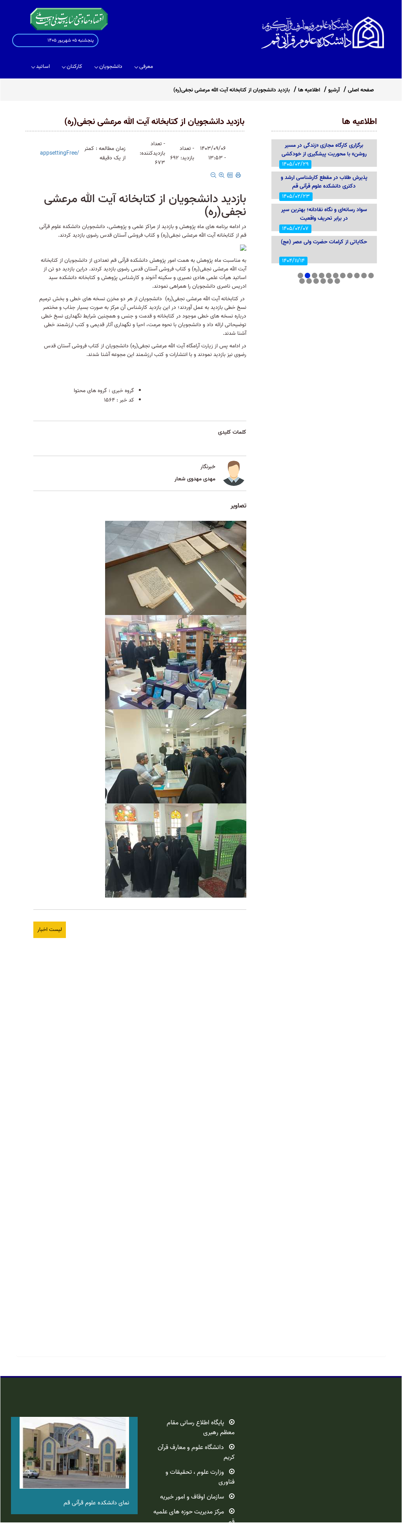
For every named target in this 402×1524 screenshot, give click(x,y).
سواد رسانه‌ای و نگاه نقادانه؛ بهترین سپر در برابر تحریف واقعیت (324, 214)
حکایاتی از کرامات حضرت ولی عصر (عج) (324, 241)
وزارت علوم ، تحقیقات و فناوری (200, 1477)
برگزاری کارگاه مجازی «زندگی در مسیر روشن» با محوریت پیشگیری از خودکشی (324, 150)
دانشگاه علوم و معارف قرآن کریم (196, 1452)
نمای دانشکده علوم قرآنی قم (96, 1503)
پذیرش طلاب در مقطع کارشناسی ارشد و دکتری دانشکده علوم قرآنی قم (324, 182)
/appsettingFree (59, 153)
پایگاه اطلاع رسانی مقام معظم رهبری (201, 1428)
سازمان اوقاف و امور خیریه (192, 1497)
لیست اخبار (49, 929)
